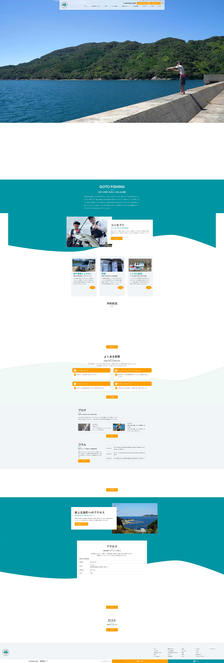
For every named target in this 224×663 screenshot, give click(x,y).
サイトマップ (212, 648)
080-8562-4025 (93, 562)
